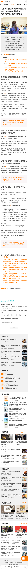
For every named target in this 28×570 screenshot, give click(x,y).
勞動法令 (3, 300)
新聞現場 (19, 4)
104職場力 (6, 54)
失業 (8, 300)
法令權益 (13, 4)
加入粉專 (3, 288)
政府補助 (12, 300)
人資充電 (6, 4)
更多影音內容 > (24, 502)
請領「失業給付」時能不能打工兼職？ (14, 71)
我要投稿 (6, 560)
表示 (5, 93)
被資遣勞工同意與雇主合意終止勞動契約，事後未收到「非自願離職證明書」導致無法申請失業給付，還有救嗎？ (15, 269)
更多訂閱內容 (24, 432)
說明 (5, 136)
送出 (14, 327)
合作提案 (13, 560)
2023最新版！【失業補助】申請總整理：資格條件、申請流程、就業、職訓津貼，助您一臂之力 (13, 122)
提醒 (6, 166)
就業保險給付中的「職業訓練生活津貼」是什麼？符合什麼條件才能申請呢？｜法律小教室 (13, 179)
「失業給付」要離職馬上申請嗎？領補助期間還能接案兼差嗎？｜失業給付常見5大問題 (13, 244)
